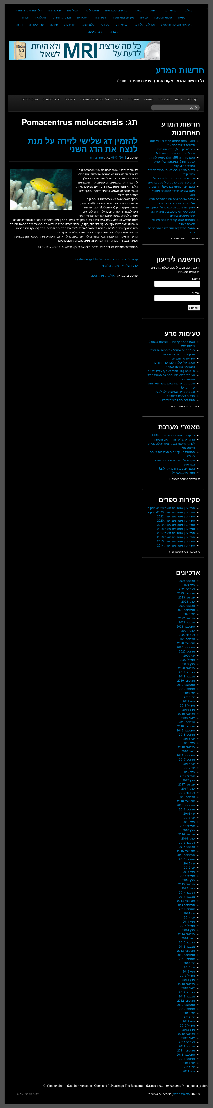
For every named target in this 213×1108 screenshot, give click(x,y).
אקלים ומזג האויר (123, 17)
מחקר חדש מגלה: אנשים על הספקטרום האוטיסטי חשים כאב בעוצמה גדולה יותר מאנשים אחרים (170, 211)
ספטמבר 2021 (186, 626)
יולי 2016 (189, 813)
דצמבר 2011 (187, 1042)
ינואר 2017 (188, 788)
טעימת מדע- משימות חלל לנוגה (175, 391)
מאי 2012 (189, 1021)
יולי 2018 (189, 738)
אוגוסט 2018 (187, 734)
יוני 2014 (189, 917)
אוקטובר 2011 (186, 1050)
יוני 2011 (189, 1067)
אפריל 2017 (187, 776)
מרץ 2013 (188, 980)
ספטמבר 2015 (186, 855)
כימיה (181, 17)
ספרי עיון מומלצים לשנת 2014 (176, 545)
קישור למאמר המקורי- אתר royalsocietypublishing (106, 259)
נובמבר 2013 (187, 946)
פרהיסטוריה (36, 24)
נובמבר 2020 (187, 639)
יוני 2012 (189, 1017)
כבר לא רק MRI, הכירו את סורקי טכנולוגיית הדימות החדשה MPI (175, 151)
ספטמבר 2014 (186, 905)
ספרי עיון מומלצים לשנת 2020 (176, 520)
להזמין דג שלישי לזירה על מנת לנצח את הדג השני (83, 145)
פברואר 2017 (186, 784)
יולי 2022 (189, 614)
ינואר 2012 (188, 1038)
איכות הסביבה (163, 17)
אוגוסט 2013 (187, 959)
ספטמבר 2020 (186, 647)
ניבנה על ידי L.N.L (28, 1094)
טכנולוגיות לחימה (144, 24)
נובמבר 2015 (187, 847)
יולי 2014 (189, 913)
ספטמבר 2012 (186, 1004)
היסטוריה (83, 17)
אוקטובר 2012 (186, 1000)
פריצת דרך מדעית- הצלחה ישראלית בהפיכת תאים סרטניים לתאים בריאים (171, 180)
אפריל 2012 (187, 1025)
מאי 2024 (189, 585)
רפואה (152, 10)
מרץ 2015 (188, 880)
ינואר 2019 (188, 718)
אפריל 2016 (187, 826)
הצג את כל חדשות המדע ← (185, 238)
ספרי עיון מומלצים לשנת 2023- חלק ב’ (171, 508)
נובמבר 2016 (187, 797)
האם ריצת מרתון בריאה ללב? (177, 468)
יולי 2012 (189, 1013)
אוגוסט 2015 (187, 859)
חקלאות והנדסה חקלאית (176, 24)
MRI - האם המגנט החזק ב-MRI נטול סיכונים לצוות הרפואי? (172, 143)
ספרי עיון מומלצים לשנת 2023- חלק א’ (171, 512)
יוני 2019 (189, 697)
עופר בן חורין (96, 157)
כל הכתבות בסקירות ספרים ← (184, 551)
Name (196, 279)
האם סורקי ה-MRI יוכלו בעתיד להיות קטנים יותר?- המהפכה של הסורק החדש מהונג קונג (172, 161)
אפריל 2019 (187, 705)
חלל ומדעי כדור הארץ (28, 10)
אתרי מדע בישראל (183, 472)
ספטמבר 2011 (186, 1054)
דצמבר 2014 (187, 892)
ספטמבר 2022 (186, 610)
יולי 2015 (189, 863)
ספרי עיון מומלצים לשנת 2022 (176, 516)
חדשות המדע (181, 1094)
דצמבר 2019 (187, 672)
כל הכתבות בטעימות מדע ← (185, 406)
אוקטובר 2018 (186, 726)
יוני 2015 (189, 867)
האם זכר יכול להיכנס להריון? (177, 400)
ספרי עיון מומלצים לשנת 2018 (176, 529)
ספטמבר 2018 (186, 730)
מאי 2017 (189, 772)
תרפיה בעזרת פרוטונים (180, 396)
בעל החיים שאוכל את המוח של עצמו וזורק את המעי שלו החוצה (172, 352)
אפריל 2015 (187, 876)
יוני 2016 (189, 817)
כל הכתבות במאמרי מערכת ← (184, 478)
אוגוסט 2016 (187, 809)
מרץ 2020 (188, 664)
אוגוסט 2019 (187, 689)
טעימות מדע (30, 99)
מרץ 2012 (188, 1029)
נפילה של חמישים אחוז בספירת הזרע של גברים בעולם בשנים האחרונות (172, 201)
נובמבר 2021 (187, 622)
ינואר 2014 (188, 938)
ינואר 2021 (188, 630)
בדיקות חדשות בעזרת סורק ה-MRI (173, 435)
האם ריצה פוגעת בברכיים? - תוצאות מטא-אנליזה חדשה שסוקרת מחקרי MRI (172, 190)
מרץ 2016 (188, 830)
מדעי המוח (169, 10)
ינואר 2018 (188, 751)
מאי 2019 (189, 701)
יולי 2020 (189, 655)
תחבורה (115, 31)
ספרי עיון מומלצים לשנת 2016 (176, 537)
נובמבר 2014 (187, 896)
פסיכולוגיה (54, 10)
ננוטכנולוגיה (91, 10)
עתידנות (69, 24)
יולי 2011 (189, 1063)
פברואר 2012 (186, 1034)
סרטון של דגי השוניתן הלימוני (120, 265)
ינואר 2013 (188, 988)
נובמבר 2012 (187, 996)
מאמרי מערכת (179, 426)
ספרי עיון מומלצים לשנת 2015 (176, 541)
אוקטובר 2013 (186, 950)
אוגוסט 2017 (187, 759)
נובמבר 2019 (187, 676)
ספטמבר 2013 (186, 955)
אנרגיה (144, 17)
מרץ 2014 (188, 930)
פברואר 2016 (186, 834)
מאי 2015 (189, 871)
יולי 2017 (189, 763)
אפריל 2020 (187, 659)
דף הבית (192, 99)
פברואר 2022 (186, 618)
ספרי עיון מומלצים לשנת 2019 (176, 524)
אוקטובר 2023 (186, 593)
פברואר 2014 (186, 934)
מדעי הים (121, 24)
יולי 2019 (189, 693)
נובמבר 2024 (187, 581)
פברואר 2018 (186, 747)
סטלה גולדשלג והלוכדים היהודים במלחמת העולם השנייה (174, 364)
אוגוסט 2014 (187, 909)
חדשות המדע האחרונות (180, 128)
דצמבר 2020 (187, 635)
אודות (178, 99)
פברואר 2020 (186, 668)
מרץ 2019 (188, 709)
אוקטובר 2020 (186, 643)
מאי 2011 (189, 1071)
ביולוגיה (187, 10)
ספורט (105, 24)
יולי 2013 (189, 963)
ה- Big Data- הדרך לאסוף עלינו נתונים (171, 371)
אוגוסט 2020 (187, 651)
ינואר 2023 (188, 601)
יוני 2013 (189, 967)
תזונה (19, 24)
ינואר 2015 (188, 888)
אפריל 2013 (187, 975)
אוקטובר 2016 (186, 801)
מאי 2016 (189, 822)
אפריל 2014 (187, 925)
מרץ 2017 (188, 780)
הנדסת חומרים (61, 17)
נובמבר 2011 (187, 1046)
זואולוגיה (40, 17)
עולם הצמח (88, 24)
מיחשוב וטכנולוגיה (116, 10)
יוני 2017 (189, 768)
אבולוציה (72, 10)
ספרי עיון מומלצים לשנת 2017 (176, 533)
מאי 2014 (189, 921)
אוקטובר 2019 (186, 680)
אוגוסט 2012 (187, 1009)
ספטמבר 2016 (186, 805)
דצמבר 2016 (187, 792)
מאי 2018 (189, 743)
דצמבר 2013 (187, 942)
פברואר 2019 (186, 714)
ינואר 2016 (188, 838)
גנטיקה (138, 10)
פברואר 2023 (186, 597)
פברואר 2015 (186, 884)
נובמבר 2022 (187, 605)
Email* (196, 293)
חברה (25, 17)
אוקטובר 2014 (186, 901)
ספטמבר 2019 (186, 684)
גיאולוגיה (100, 17)
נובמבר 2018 (187, 722)
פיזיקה (54, 24)
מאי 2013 (189, 971)
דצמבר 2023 (187, 589)
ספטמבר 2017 (186, 755)
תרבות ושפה (96, 31)
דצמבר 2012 (187, 992)
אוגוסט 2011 (187, 1058)
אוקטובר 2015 (186, 851)
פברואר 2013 (186, 984)
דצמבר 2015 (187, 842)
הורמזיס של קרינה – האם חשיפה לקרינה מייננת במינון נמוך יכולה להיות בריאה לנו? (171, 443)
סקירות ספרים (51, 99)
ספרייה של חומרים (183, 358)
